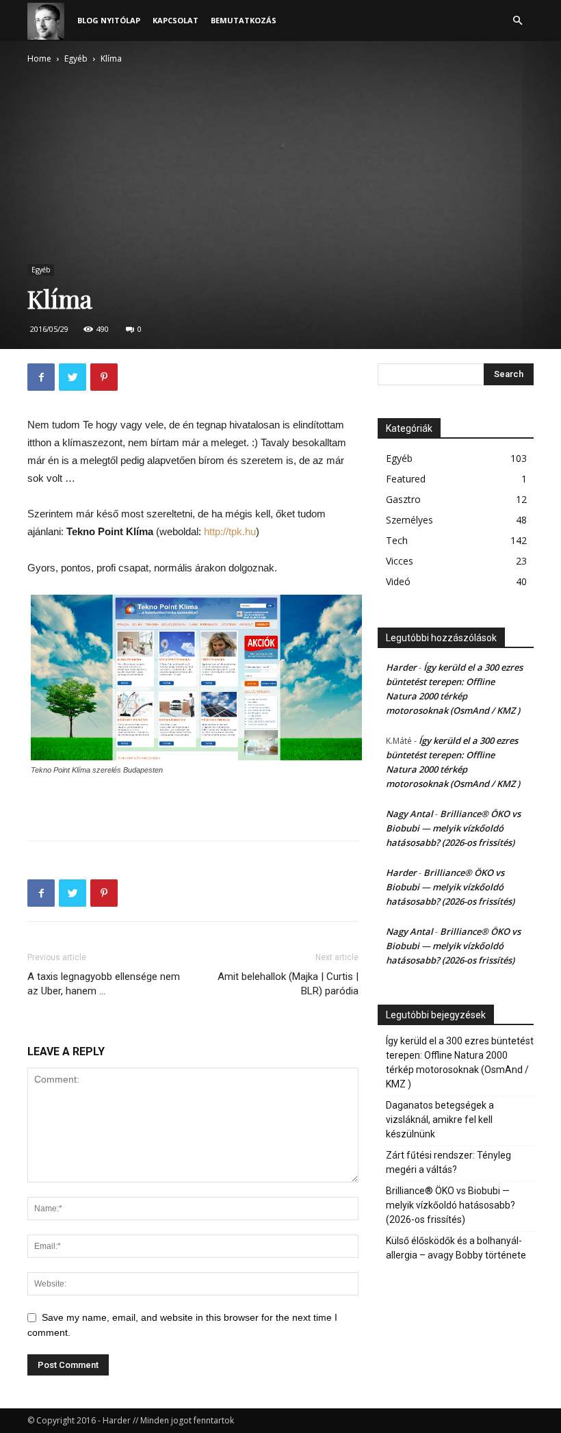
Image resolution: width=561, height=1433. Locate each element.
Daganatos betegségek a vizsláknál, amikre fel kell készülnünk (440, 1119)
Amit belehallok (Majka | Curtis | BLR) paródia (288, 983)
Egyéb (76, 58)
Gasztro (403, 499)
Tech (397, 540)
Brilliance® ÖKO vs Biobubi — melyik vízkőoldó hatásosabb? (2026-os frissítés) (453, 828)
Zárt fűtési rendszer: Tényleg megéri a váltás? (448, 1162)
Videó (398, 581)
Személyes (409, 519)
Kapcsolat (175, 20)
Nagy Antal (409, 814)
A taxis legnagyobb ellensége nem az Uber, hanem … (103, 983)
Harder (401, 667)
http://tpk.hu (230, 531)
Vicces (399, 560)
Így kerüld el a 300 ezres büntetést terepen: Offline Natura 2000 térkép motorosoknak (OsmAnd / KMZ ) (460, 1062)
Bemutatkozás (243, 20)
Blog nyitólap (108, 20)
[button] (517, 20)
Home (39, 58)
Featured (406, 478)
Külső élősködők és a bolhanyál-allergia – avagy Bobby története (456, 1248)
